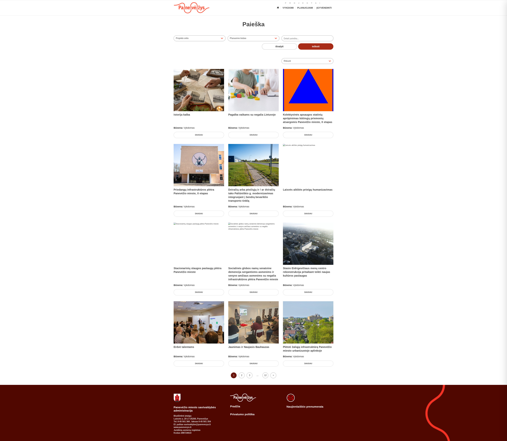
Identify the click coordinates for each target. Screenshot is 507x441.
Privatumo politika (242, 414)
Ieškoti (316, 46)
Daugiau (199, 135)
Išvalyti (279, 46)
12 (265, 375)
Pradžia (235, 406)
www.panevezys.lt (182, 427)
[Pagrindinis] (278, 7)
